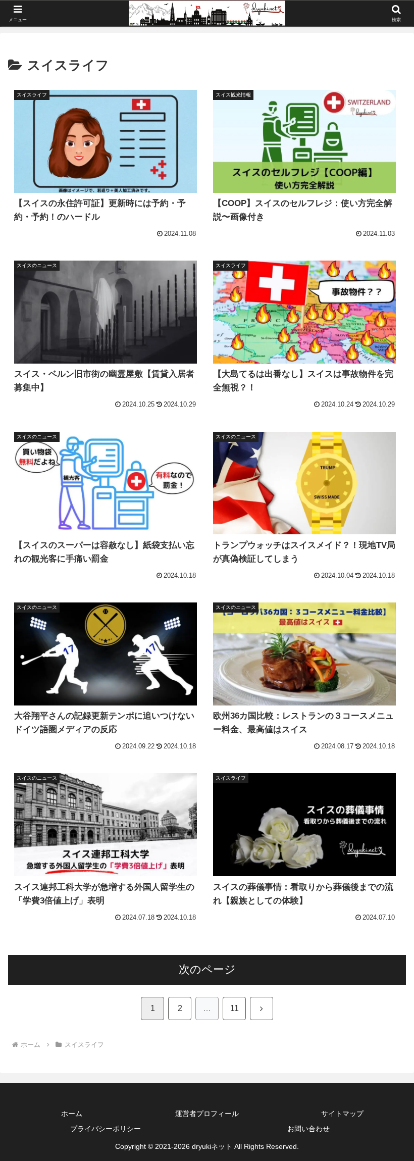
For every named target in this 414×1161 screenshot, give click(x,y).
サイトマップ (342, 1113)
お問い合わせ (308, 1129)
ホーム (71, 1113)
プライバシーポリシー (105, 1129)
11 (234, 1008)
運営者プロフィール (207, 1113)
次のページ (207, 969)
